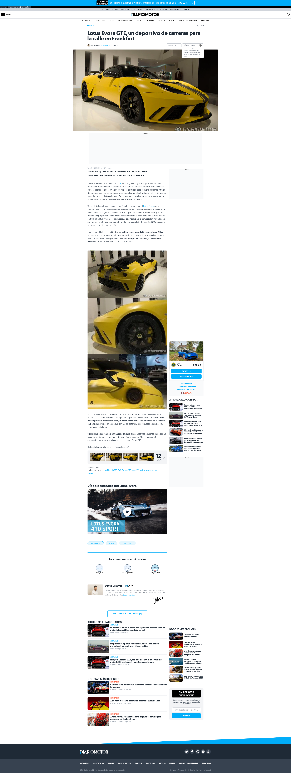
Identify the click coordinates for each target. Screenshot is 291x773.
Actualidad (86, 21)
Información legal (183, 770)
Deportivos (95, 543)
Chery (165, 10)
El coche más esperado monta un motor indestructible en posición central (117, 172)
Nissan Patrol (174, 10)
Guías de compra (125, 21)
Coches (112, 21)
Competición (100, 21)
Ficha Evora (186, 371)
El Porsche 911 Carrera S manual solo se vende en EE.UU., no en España (116, 175)
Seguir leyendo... (129, 595)
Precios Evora (186, 384)
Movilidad (205, 21)
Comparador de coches (186, 386)
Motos (171, 21)
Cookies (192, 770)
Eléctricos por (14, 7)
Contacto (173, 770)
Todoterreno (106, 10)
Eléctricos (150, 21)
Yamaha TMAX (119, 10)
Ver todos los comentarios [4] (127, 614)
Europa (158, 10)
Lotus (119, 183)
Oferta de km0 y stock (186, 389)
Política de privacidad (203, 770)
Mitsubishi (149, 10)
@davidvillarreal (105, 45)
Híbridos (161, 21)
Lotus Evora (148, 206)
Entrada (90, 25)
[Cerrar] (202, 50)
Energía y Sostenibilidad (187, 21)
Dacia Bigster (131, 10)
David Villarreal (95, 45)
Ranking (138, 21)
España (140, 10)
